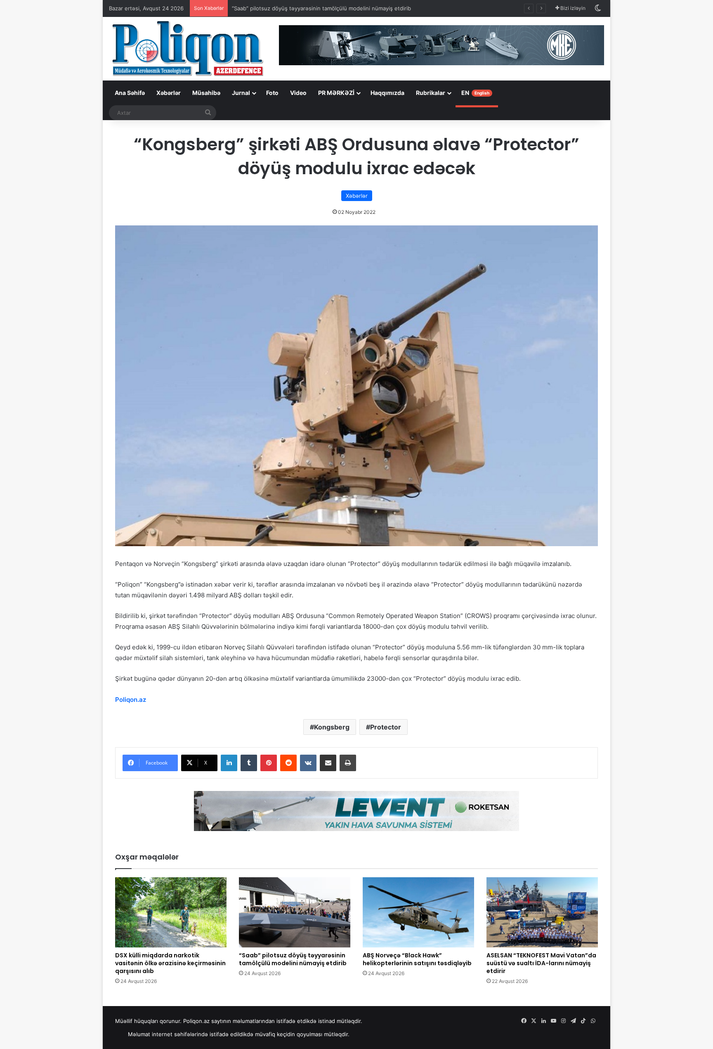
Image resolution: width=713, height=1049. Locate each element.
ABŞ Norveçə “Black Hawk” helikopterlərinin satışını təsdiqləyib (417, 959)
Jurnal (241, 92)
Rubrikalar (430, 92)
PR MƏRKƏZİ (336, 92)
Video (298, 92)
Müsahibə (206, 92)
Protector (385, 727)
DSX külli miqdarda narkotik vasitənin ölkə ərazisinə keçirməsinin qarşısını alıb (170, 963)
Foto (272, 92)
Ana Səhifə (130, 92)
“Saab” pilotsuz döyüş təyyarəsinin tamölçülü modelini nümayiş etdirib (321, 8)
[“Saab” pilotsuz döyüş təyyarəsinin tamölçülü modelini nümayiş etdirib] (294, 912)
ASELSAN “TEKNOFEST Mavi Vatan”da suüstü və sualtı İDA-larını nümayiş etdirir (541, 963)
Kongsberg (331, 727)
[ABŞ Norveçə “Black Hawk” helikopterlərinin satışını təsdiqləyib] (418, 912)
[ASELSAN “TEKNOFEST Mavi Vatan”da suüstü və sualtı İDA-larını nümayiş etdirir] (542, 912)
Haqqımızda (387, 92)
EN (475, 92)
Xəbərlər (168, 92)
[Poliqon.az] (187, 47)
